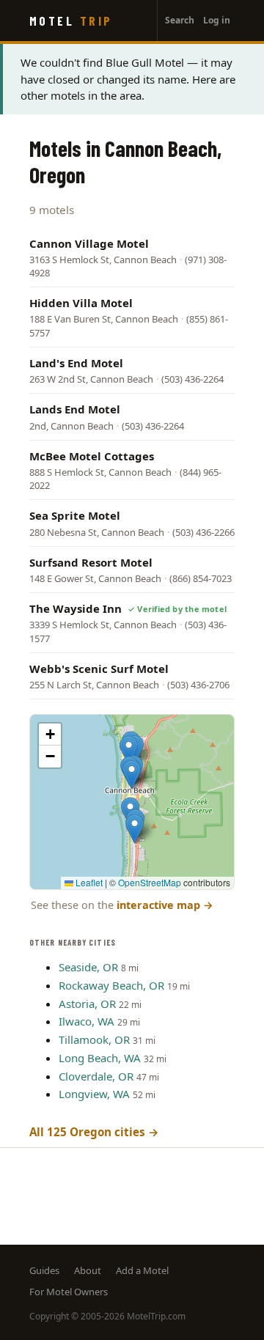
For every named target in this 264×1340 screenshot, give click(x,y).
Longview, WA (94, 1093)
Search (179, 20)
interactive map (165, 905)
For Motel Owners (68, 1291)
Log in (216, 20)
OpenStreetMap (149, 882)
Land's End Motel (76, 363)
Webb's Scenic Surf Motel (99, 668)
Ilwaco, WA (86, 1021)
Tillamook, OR (94, 1039)
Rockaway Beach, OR (111, 985)
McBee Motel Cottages (91, 456)
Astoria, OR (87, 1003)
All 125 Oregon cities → (94, 1131)
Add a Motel (142, 1270)
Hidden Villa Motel (81, 302)
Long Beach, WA (100, 1057)
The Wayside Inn (75, 608)
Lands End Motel (74, 409)
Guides (44, 1270)
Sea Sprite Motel (74, 515)
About (87, 1270)
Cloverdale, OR (96, 1076)
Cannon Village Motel (89, 243)
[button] (129, 750)
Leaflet (88, 882)
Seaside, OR (88, 967)
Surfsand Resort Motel (91, 562)
